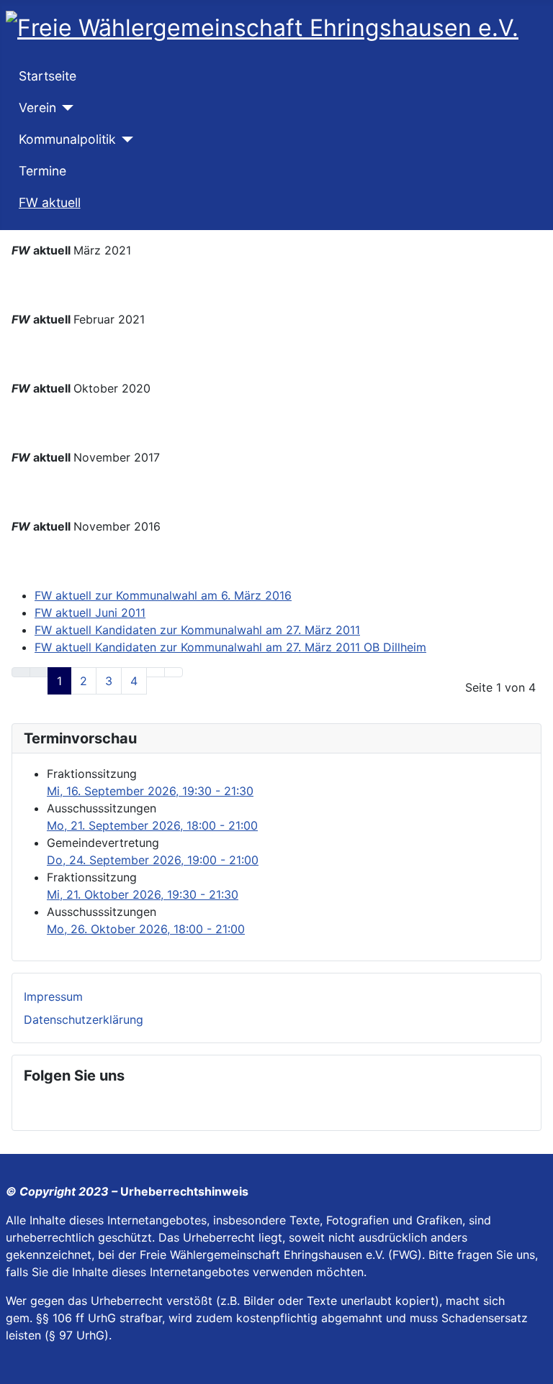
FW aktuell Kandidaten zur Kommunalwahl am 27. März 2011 (197, 630)
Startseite (47, 75)
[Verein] (65, 108)
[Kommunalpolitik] (125, 139)
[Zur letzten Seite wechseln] (173, 672)
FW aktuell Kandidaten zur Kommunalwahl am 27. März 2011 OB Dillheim (230, 647)
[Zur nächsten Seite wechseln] (155, 672)
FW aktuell (50, 202)
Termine (42, 170)
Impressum (53, 996)
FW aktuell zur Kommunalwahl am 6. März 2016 (163, 595)
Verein (37, 107)
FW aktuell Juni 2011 (90, 612)
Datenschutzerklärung (83, 1019)
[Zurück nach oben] (535, 1366)
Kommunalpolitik (67, 139)
